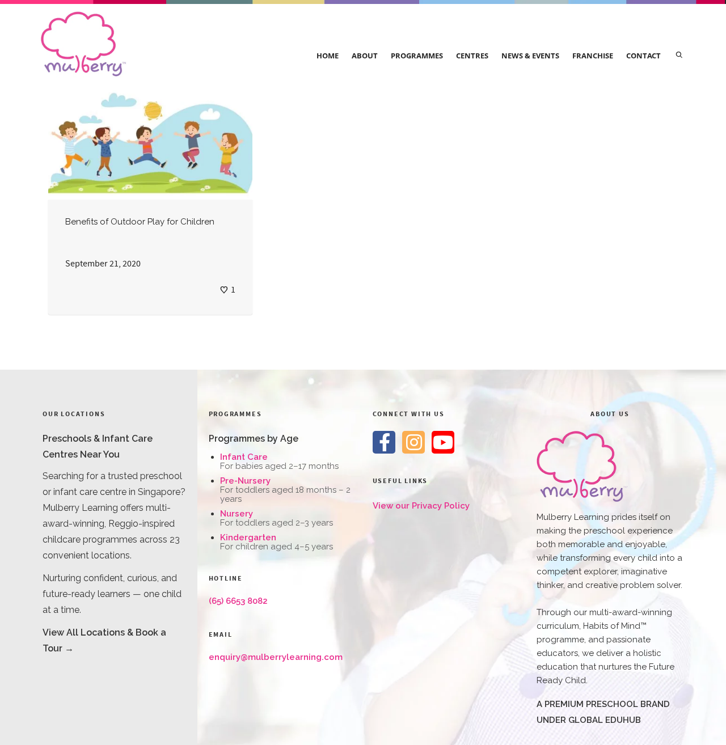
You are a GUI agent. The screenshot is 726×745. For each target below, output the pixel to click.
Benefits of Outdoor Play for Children (139, 222)
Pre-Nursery (245, 481)
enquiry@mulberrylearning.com (276, 657)
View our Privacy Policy (421, 506)
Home (327, 55)
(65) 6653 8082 (238, 601)
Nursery (236, 514)
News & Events (530, 55)
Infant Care (244, 457)
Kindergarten (248, 537)
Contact (643, 55)
